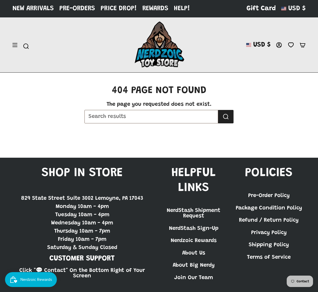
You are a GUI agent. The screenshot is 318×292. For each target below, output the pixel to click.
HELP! (182, 8)
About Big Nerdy (194, 265)
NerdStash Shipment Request (193, 213)
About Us (193, 253)
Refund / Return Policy (269, 220)
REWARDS (155, 8)
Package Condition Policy (269, 208)
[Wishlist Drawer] (291, 45)
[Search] (226, 116)
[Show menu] (15, 45)
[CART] (302, 45)
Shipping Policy (269, 245)
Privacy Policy (269, 233)
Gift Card (261, 8)
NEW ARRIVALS (33, 8)
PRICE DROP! (119, 8)
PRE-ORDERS (77, 8)
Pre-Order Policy (269, 195)
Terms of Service (269, 257)
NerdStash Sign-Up (193, 228)
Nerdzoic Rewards (194, 240)
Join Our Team (193, 278)
